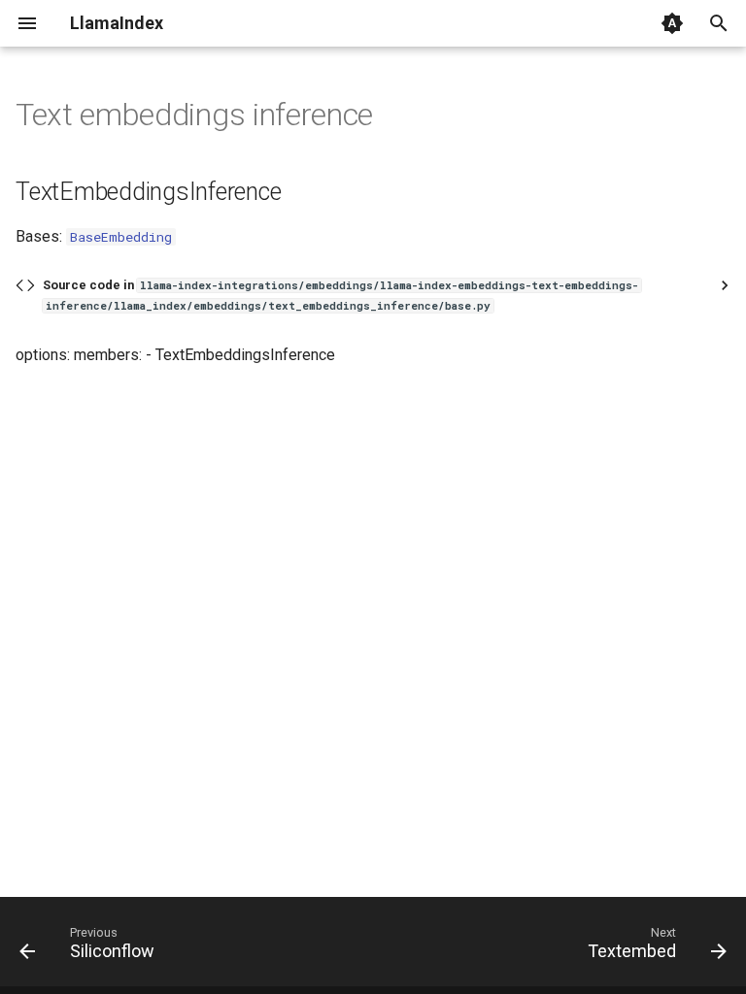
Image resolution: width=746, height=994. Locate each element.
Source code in (340, 295)
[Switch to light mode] (672, 23)
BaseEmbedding (121, 237)
